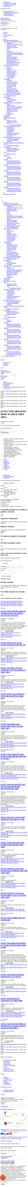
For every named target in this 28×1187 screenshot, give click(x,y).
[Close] (1, 198)
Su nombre (4, 568)
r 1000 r (6, 465)
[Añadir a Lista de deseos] (1, 434)
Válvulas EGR (10, 129)
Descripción (7, 475)
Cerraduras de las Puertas (13, 138)
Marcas (5, 1081)
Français (11, 15)
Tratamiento (4, 566)
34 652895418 (4, 1106)
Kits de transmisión (11, 100)
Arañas (8, 66)
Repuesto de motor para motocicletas (13, 102)
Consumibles (7, 115)
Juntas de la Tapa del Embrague (14, 106)
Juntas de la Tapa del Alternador (15, 52)
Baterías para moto (11, 46)
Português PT (15, 12)
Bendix (8, 104)
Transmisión (7, 97)
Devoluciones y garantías (10, 3)
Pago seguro (7, 2)
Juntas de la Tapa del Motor (13, 108)
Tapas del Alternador (12, 73)
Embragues (9, 98)
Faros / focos (10, 68)
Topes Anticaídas (11, 76)
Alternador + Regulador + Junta (14, 44)
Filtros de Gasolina (11, 84)
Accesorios (6, 116)
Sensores (6, 159)
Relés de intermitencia (12, 64)
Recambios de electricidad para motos (13, 41)
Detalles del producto (9, 476)
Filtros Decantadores (12, 134)
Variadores (9, 101)
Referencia (3, 500)
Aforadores (9, 80)
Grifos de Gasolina (11, 86)
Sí (4, 523)
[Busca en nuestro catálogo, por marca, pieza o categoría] (16, 21)
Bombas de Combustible (13, 145)
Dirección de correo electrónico (8, 1150)
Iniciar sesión (4, 370)
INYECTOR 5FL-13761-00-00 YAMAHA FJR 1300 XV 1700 (13, 818)
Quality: (6, 563)
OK (2, 515)
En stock (3, 502)
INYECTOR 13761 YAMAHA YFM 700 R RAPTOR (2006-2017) (12, 696)
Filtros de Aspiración (12, 83)
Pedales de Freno (11, 72)
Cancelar (3, 578)
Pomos (8, 156)
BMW (5, 459)
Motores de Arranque (12, 57)
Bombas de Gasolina (12, 82)
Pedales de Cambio (11, 70)
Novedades (6, 1078)
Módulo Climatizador (12, 148)
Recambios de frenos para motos (12, 94)
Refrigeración (7, 147)
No (1, 523)
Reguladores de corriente (13, 59)
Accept (2, 1184)
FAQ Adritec (7, 1061)
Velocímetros (10, 77)
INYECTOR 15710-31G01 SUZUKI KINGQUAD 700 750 (13, 644)
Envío (5, 1067)
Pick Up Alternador (11, 58)
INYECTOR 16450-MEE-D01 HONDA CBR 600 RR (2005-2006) (12, 845)
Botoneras (9, 158)
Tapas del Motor (11, 75)
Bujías (8, 48)
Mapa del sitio (7, 1084)
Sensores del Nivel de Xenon (14, 162)
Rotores (9, 112)
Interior (5, 155)
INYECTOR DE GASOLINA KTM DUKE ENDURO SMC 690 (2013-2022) (14, 871)
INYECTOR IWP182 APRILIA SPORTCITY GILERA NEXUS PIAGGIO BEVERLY (13, 1026)
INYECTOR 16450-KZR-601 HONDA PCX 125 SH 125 (12, 976)
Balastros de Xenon (11, 120)
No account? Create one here (8, 1160)
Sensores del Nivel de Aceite (14, 163)
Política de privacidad (9, 1071)
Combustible (7, 79)
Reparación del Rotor (12, 111)
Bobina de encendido (12, 47)
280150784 (6, 462)
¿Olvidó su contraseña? (6, 1156)
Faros (5, 119)
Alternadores (10, 43)
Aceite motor (10, 113)
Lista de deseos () (5, 18)
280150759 (6, 463)
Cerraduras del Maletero (13, 140)
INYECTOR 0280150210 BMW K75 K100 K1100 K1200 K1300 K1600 (13, 945)
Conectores (9, 51)
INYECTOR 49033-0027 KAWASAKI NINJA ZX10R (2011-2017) (12, 726)
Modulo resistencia (11, 151)
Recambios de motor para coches (12, 126)
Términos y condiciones (9, 4)
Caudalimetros (10, 127)
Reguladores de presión (12, 90)
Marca (2, 499)
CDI (8, 50)
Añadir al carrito (4, 432)
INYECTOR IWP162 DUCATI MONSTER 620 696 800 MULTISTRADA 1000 (13, 787)
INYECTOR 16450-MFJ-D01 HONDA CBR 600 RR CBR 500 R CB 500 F (13, 756)
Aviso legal (6, 1068)
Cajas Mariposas (11, 130)
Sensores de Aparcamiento (13, 160)
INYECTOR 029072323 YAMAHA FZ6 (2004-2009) (12, 1000)
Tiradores (9, 141)
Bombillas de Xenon (12, 122)
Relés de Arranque (11, 61)
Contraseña (3, 1153)
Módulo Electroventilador (13, 149)
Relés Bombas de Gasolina (13, 62)
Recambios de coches (9, 1090)
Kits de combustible (12, 88)
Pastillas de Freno (11, 95)
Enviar (8, 578)
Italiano (11, 14)
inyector (6, 461)
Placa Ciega (10, 136)
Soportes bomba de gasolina (14, 93)
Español (11, 11)
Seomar (10, 1141)
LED (8, 123)
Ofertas (5, 1077)
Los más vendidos (8, 1080)
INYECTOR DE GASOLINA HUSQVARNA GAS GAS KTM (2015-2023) (13, 895)
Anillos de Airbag (11, 154)
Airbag (5, 152)
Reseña (3, 570)
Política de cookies (8, 1069)
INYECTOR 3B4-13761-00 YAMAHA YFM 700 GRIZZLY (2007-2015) (13, 670)
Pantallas (9, 69)
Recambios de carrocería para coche (12, 137)
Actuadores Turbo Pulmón (13, 133)
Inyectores (9, 87)
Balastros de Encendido (16, 124)
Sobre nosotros (7, 6)
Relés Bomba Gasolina (12, 91)
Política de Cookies (17, 1138)
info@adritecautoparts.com (7, 1109)
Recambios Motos (8, 1091)
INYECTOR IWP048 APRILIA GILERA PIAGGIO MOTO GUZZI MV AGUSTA (13, 613)
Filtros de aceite (11, 105)
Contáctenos (7, 1082)
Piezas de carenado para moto (11, 65)
